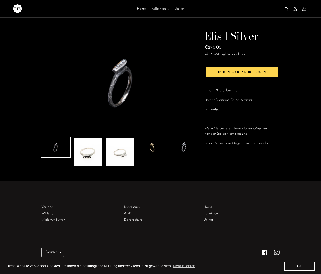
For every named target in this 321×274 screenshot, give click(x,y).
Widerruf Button (53, 220)
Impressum (132, 207)
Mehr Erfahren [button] (184, 266)
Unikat (208, 220)
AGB (127, 213)
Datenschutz (133, 220)
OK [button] (299, 266)
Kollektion (211, 213)
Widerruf (48, 213)
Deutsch (51, 252)
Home (208, 207)
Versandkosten (237, 54)
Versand (47, 207)
